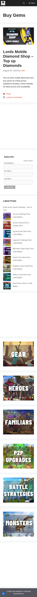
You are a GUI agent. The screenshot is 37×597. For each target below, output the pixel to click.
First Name (7, 171)
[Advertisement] (18, 126)
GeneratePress (18, 594)
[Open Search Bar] (24, 3)
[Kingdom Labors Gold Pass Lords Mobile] (7, 268)
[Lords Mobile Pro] (3, 3)
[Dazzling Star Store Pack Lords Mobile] (7, 234)
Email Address (9, 163)
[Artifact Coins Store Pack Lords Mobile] (7, 277)
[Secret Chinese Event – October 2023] (7, 225)
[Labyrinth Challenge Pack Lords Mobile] (7, 243)
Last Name (7, 179)
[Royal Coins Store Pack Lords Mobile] (7, 260)
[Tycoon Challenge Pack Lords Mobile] (7, 217)
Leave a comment (14, 97)
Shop (8, 94)
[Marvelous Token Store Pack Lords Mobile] (7, 251)
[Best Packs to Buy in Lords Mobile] (7, 286)
